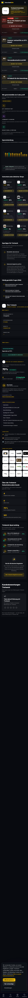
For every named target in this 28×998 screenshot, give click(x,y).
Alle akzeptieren (9, 980)
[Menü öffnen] (25, 2)
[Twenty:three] (5, 460)
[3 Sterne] (10, 607)
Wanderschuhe (24, 211)
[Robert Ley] (12, 474)
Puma (22, 197)
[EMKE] (5, 474)
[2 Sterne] (8, 607)
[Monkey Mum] (19, 460)
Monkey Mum (10, 226)
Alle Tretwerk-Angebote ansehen (14, 574)
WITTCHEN (23, 226)
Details (15, 32)
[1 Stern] (5, 607)
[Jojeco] (19, 474)
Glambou (23, 182)
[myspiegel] (5, 453)
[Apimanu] (12, 467)
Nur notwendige (9, 984)
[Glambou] (12, 453)
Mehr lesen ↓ (5, 310)
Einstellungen (8, 988)
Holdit (8, 197)
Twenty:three (10, 211)
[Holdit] (19, 453)
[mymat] (19, 467)
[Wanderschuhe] (12, 460)
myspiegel (9, 182)
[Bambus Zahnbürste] (5, 467)
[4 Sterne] (13, 607)
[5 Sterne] (16, 607)
